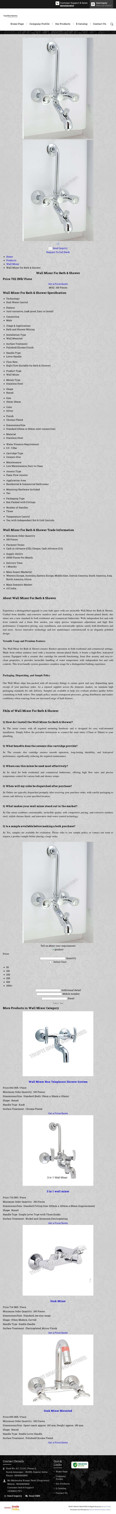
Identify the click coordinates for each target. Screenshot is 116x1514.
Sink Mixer (58, 1301)
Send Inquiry (60, 248)
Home (9, 256)
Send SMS (34, 1495)
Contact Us (99, 23)
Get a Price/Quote (58, 283)
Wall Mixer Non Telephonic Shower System (58, 1081)
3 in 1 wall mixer (58, 1191)
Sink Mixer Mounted (58, 1410)
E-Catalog (81, 23)
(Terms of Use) (106, 1506)
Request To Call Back (58, 252)
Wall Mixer (12, 263)
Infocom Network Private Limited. (100, 1509)
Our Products (62, 23)
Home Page (17, 23)
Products (11, 260)
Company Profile (39, 23)
